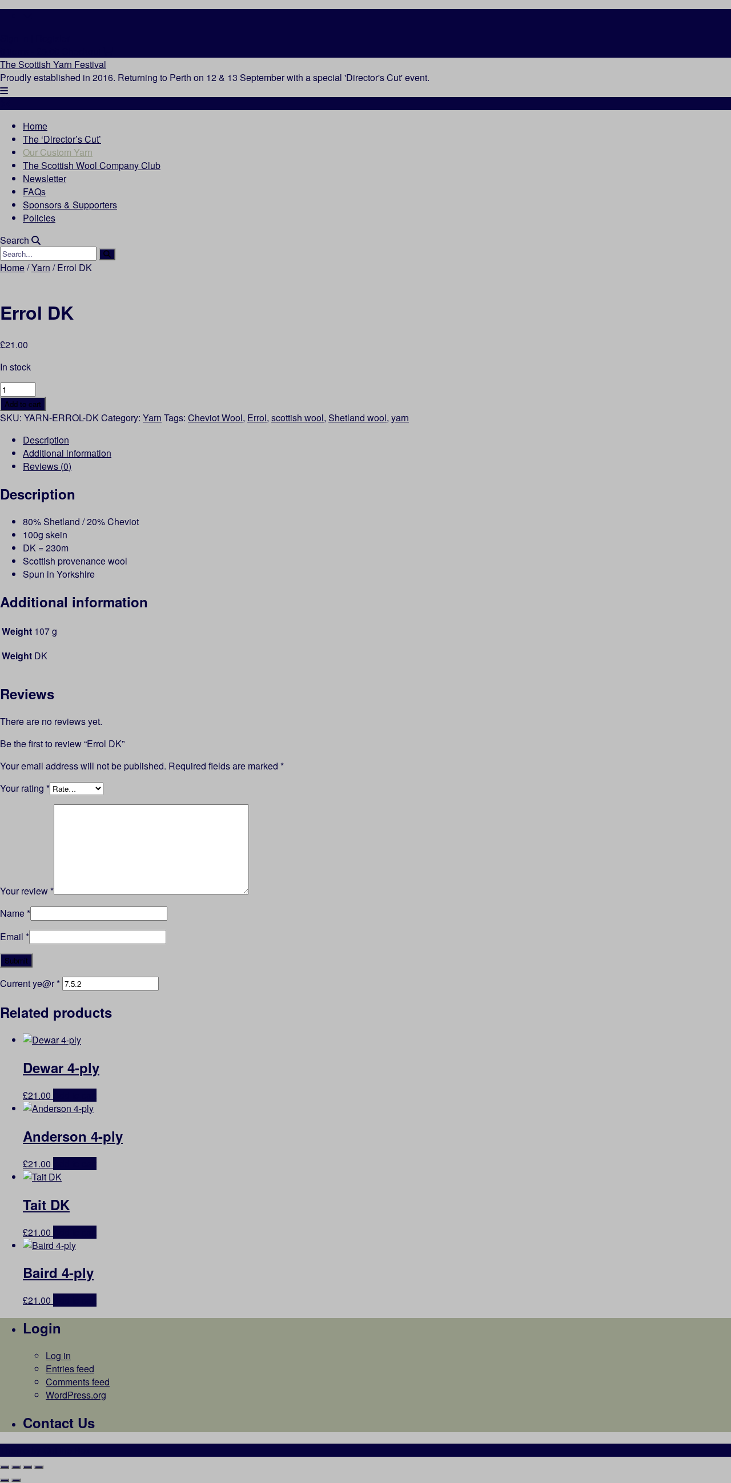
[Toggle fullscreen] (16, 1467)
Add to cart (23, 403)
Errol (257, 417)
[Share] (27, 1467)
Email (14, 936)
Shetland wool (357, 417)
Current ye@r (30, 983)
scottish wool (297, 417)
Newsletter (44, 178)
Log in (58, 1355)
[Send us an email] (27, 15)
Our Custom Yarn (58, 152)
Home (35, 125)
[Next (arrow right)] (16, 1480)
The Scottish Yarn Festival (53, 64)
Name (15, 913)
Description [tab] (46, 439)
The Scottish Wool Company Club (91, 165)
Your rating (25, 788)
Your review (27, 890)
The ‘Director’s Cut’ (62, 139)
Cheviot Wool (215, 417)
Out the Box (66, 1450)
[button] (4, 90)
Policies (39, 217)
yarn (400, 417)
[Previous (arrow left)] (4, 1480)
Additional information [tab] (67, 453)
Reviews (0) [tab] (47, 466)
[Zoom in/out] (4, 1467)
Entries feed (70, 1368)
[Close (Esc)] (38, 1467)
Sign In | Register (35, 38)
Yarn (40, 267)
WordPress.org (76, 1394)
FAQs (34, 191)
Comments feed (78, 1381)
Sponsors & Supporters (70, 204)
